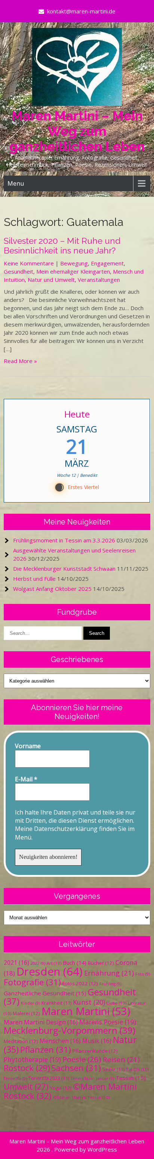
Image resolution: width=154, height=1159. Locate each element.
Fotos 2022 (80, 983)
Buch (74, 962)
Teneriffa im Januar (92, 1078)
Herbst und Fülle (34, 578)
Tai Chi (137, 1069)
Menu (15, 183)
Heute (77, 414)
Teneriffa (15, 1078)
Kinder (30, 1003)
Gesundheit (18, 271)
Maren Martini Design (41, 1022)
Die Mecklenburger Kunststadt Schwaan (64, 568)
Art (54, 963)
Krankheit (56, 1003)
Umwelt (26, 1086)
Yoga (61, 1087)
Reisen (121, 1059)
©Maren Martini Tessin (81, 1097)
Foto (142, 974)
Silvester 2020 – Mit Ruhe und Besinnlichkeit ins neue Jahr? (62, 245)
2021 (16, 962)
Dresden (49, 971)
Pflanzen (45, 1049)
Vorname (28, 746)
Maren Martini (85, 1011)
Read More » (20, 361)
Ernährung (109, 972)
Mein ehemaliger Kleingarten (73, 271)
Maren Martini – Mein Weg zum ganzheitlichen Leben (77, 131)
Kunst (89, 1002)
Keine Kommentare (29, 263)
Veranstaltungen (99, 279)
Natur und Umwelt (51, 279)
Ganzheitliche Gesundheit (45, 993)
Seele (113, 1069)
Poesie (81, 1059)
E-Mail (26, 779)
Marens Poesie (107, 1021)
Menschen (60, 1041)
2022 (38, 963)
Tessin (131, 1077)
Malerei (26, 1013)
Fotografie (32, 982)
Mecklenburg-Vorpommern (69, 1030)
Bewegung (74, 263)
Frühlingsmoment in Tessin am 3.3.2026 (64, 540)
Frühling (110, 983)
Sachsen (76, 1068)
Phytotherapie (32, 1059)
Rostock (27, 1067)
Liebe (116, 1003)
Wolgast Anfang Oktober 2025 (52, 588)
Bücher (101, 963)
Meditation (21, 1041)
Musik (96, 1041)
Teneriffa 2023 (48, 1078)
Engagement (107, 263)
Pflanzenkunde (95, 1051)
